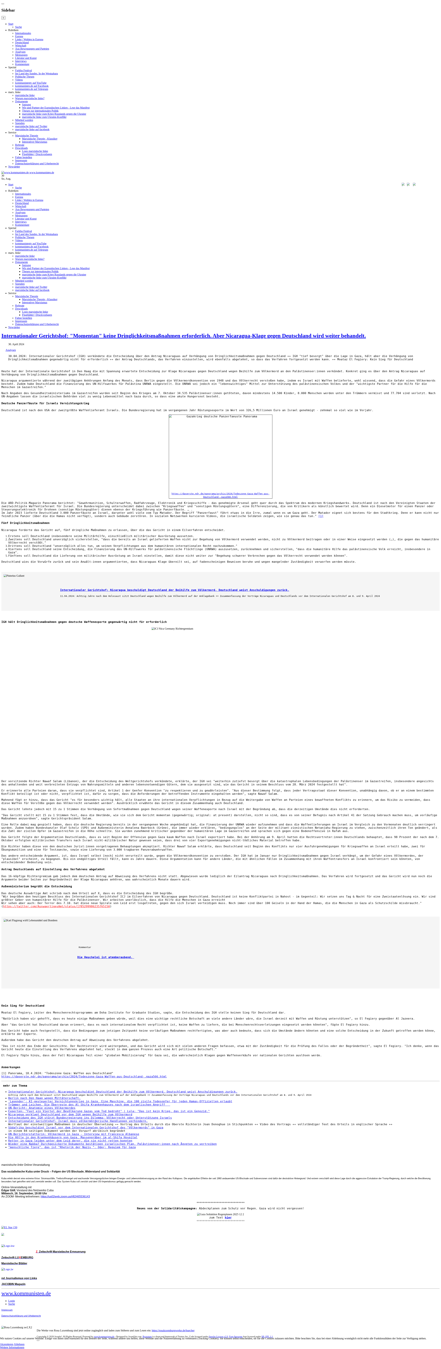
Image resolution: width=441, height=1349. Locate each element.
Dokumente (21, 101)
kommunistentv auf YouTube (31, 82)
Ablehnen (19, 1344)
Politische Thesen (24, 76)
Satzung (26, 104)
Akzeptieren (6, 1344)
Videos (19, 79)
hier (228, 1217)
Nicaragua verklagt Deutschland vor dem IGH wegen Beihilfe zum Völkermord (70, 1114)
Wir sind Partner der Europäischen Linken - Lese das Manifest (56, 107)
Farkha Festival (23, 70)
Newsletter (14, 166)
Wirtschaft (20, 45)
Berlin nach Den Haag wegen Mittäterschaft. (44, 1098)
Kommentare (22, 64)
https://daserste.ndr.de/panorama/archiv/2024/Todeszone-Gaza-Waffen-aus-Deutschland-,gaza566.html (84, 1076)
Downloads (21, 148)
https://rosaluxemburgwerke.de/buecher (173, 1330)
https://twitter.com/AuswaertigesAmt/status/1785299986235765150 (56, 906)
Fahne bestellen (23, 157)
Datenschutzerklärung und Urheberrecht (37, 163)
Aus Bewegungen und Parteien (32, 48)
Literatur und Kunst (26, 58)
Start (10, 23)
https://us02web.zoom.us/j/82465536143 (65, 1196)
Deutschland (22, 42)
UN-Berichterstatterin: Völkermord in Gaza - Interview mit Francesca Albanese (73, 1134)
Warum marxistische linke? (29, 98)
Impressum (21, 160)
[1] (321, 516)
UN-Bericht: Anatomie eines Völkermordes (41, 1108)
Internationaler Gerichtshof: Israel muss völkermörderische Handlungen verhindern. (78, 1121)
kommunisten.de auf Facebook (32, 85)
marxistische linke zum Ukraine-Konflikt (44, 117)
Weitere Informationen (12, 1347)
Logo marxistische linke (35, 151)
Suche (18, 27)
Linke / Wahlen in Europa (29, 39)
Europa (19, 36)
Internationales (23, 33)
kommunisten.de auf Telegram (31, 89)
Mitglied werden (24, 120)
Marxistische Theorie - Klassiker (39, 138)
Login (11, 1300)
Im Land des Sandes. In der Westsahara (36, 73)
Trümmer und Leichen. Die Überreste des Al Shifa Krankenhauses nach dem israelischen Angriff (89, 1104)
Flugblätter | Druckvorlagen (37, 154)
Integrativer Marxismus (34, 141)
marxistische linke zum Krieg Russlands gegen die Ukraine (54, 113)
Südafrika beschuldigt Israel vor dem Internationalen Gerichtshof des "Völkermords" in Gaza (85, 1127)
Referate (19, 144)
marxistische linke (25, 95)
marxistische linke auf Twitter (31, 126)
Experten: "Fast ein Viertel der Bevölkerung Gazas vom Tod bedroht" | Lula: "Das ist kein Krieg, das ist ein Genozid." (109, 1111)
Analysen (20, 51)
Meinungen (21, 54)
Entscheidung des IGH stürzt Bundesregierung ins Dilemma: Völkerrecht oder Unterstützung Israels (90, 1117)
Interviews (21, 61)
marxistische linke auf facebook (32, 129)
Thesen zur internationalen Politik (40, 110)
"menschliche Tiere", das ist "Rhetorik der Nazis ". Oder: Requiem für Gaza (72, 1147)
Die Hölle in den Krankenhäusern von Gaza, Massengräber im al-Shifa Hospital (72, 1137)
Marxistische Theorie (26, 135)
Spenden (20, 123)
